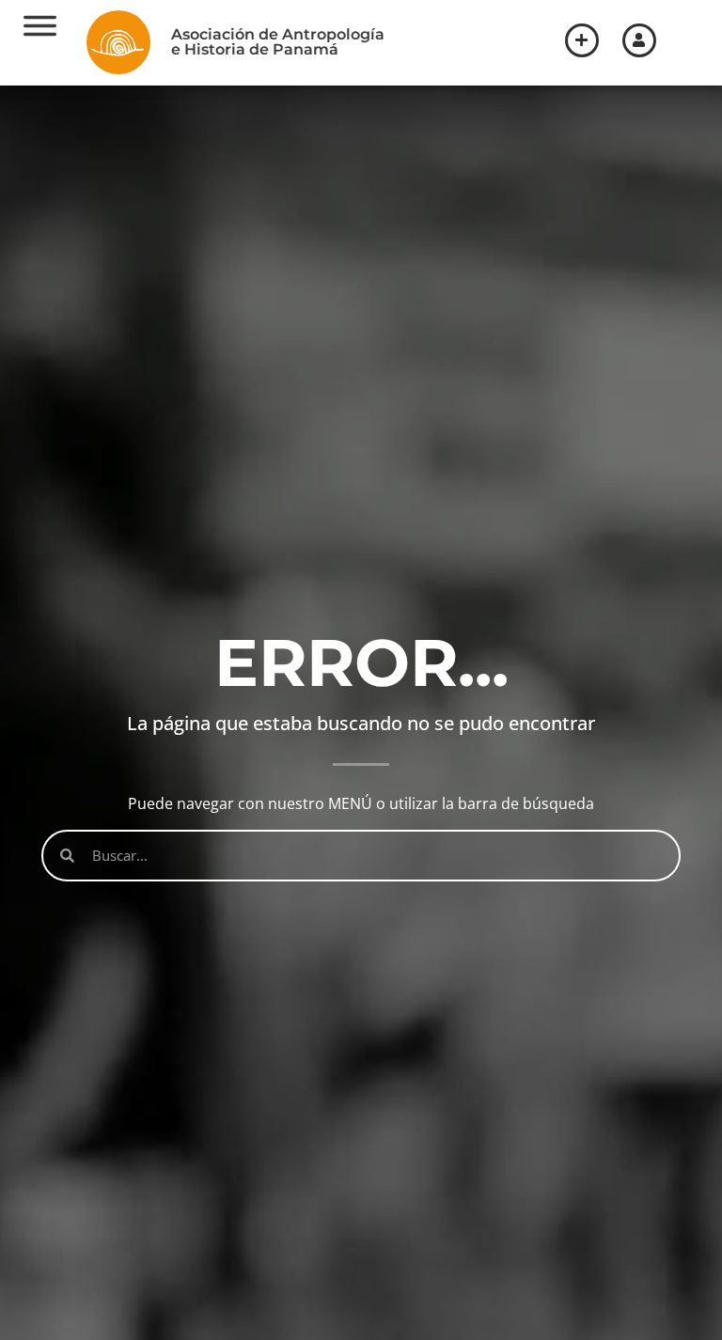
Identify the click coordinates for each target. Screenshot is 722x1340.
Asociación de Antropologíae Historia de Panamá (278, 41)
